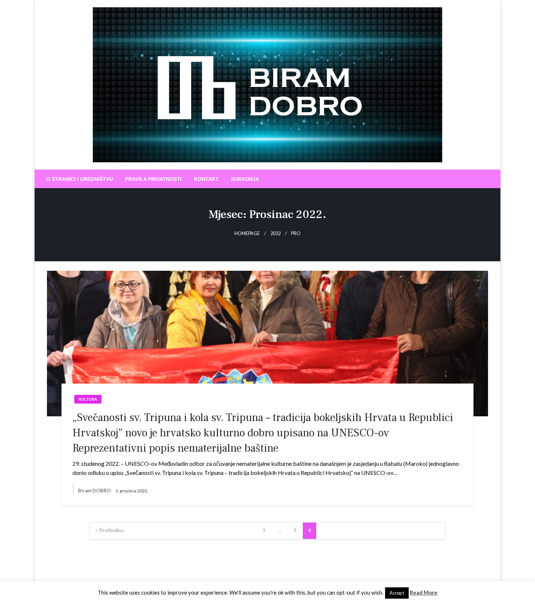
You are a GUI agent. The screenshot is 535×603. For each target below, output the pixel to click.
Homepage (247, 233)
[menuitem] (79, 179)
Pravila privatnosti (153, 179)
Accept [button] (396, 593)
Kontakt (206, 179)
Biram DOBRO (95, 490)
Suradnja (245, 179)
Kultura (88, 399)
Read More (423, 592)
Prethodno (111, 530)
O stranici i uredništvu (79, 179)
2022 (275, 233)
